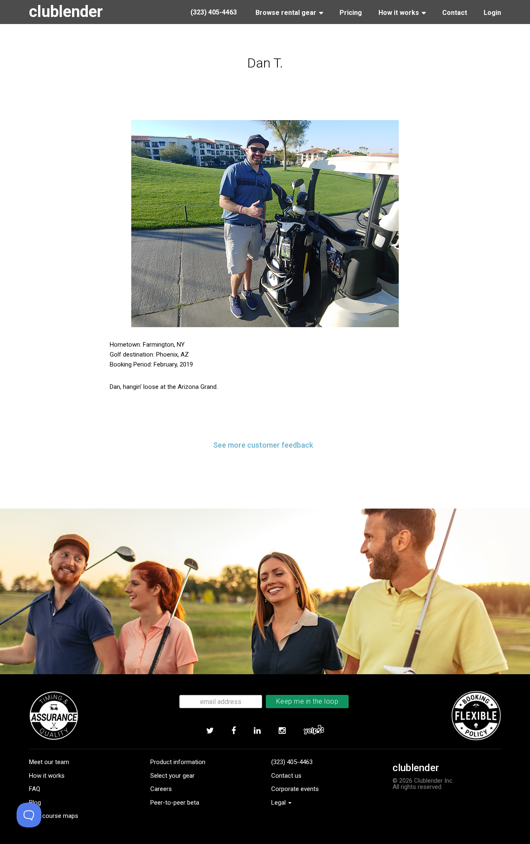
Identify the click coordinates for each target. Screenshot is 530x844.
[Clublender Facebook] (233, 731)
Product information (177, 762)
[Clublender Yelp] (313, 731)
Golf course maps (53, 816)
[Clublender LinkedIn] (257, 731)
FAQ (34, 789)
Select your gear (172, 775)
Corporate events (295, 789)
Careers (161, 789)
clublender (66, 11)
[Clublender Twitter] (210, 731)
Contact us (286, 775)
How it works (47, 775)
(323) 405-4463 (292, 762)
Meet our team (49, 762)
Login (492, 13)
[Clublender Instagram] (282, 731)
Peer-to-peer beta (174, 802)
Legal (279, 802)
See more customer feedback (263, 445)
